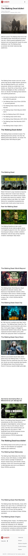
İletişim (20, 540)
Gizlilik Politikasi (22, 546)
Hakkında (20, 537)
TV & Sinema (5, 6)
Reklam (20, 549)
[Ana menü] (25, 2)
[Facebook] (7, 541)
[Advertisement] (14, 64)
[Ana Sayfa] (5, 2)
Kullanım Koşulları (22, 543)
